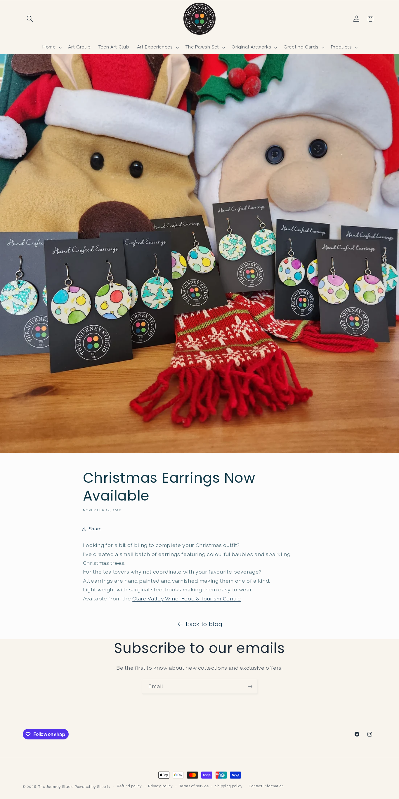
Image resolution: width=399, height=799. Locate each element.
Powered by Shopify (93, 787)
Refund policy (129, 786)
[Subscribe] (250, 686)
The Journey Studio (56, 787)
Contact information (266, 786)
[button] (30, 19)
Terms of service (194, 786)
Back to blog (204, 624)
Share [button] (95, 528)
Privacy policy (160, 786)
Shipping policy (229, 786)
